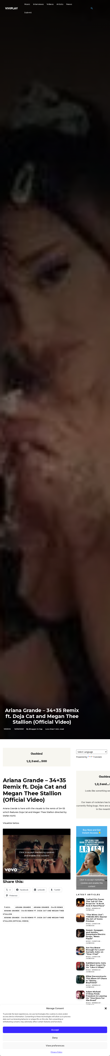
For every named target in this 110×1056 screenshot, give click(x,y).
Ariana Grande (23, 907)
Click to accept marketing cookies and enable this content (36, 854)
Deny (55, 1037)
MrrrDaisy (96, 908)
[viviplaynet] (11, 8)
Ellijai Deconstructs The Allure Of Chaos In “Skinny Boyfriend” (96, 979)
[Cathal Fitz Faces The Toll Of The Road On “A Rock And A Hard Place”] (80, 902)
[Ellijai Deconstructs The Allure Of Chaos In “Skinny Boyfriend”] (80, 979)
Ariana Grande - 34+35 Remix (48, 907)
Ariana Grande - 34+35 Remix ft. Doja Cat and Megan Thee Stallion (33, 912)
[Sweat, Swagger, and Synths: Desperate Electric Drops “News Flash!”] (80, 933)
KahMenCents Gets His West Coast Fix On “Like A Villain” (96, 965)
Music (88, 908)
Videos (7, 729)
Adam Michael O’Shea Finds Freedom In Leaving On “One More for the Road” (96, 995)
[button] (105, 1008)
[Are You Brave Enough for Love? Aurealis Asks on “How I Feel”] (80, 951)
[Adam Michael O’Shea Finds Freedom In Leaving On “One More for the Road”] (80, 995)
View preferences (55, 1045)
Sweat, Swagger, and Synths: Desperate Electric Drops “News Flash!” (95, 934)
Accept (55, 1029)
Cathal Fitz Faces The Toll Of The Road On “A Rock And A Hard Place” (95, 902)
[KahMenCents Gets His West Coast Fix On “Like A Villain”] (80, 966)
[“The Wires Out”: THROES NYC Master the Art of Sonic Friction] (80, 918)
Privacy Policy (56, 1052)
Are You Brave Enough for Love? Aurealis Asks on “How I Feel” (95, 950)
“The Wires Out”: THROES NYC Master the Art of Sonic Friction (96, 917)
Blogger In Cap (35, 729)
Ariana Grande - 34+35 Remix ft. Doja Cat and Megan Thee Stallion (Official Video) (33, 919)
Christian (96, 923)
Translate (97, 757)
